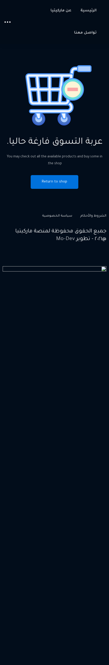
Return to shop (54, 182)
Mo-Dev (65, 239)
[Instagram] (91, 257)
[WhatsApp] (79, 257)
